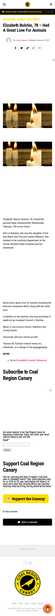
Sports (33, 603)
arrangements (40, 347)
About (40, 603)
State (26, 603)
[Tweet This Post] (21, 48)
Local (20, 603)
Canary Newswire (22, 40)
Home (14, 603)
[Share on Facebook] (15, 48)
